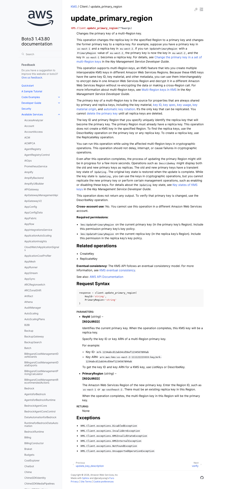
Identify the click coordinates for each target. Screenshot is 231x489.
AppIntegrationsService (38, 229)
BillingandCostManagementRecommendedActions (41, 381)
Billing (27, 437)
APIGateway (31, 189)
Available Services (32, 114)
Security (26, 108)
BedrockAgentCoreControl (39, 411)
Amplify (28, 172)
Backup (28, 330)
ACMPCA (29, 143)
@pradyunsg (100, 478)
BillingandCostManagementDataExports (41, 364)
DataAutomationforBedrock (40, 417)
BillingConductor (34, 443)
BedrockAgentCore (35, 405)
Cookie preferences (103, 481)
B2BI (27, 324)
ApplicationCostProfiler (37, 255)
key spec (169, 105)
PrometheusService (35, 166)
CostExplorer (32, 460)
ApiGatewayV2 (33, 200)
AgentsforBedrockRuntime (39, 399)
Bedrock (29, 388)
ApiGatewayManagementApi (41, 195)
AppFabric (30, 218)
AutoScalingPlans (34, 319)
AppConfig (30, 206)
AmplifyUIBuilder (34, 183)
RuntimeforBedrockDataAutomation (41, 424)
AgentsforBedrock (35, 394)
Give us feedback (31, 77)
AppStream (31, 273)
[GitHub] (202, 478)
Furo (111, 478)
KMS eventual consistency (117, 270)
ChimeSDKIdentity (35, 477)
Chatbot (29, 466)
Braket (28, 448)
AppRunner (31, 267)
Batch (27, 347)
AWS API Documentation (106, 276)
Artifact (28, 296)
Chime (28, 471)
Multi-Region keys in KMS (159, 89)
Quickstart (27, 85)
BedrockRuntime (34, 431)
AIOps (28, 160)
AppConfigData (33, 212)
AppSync (29, 278)
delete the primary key (102, 113)
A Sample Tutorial (31, 91)
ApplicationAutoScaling (38, 235)
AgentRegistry (32, 149)
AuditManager (32, 307)
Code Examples (30, 97)
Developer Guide (31, 102)
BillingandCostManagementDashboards (41, 355)
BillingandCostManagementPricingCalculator (41, 372)
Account (29, 125)
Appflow (29, 223)
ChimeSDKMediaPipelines (39, 483)
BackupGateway (34, 336)
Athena (28, 301)
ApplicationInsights (35, 241)
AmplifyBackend (34, 177)
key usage (184, 105)
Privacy (75, 481)
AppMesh (30, 261)
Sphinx (85, 478)
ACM (27, 137)
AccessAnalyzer (33, 120)
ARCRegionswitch (34, 284)
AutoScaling (31, 313)
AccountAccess (33, 131)
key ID (157, 105)
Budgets (29, 454)
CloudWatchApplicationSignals (41, 248)
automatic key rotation (119, 109)
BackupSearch (33, 342)
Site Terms (85, 481)
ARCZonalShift (32, 290)
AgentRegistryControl (37, 154)
